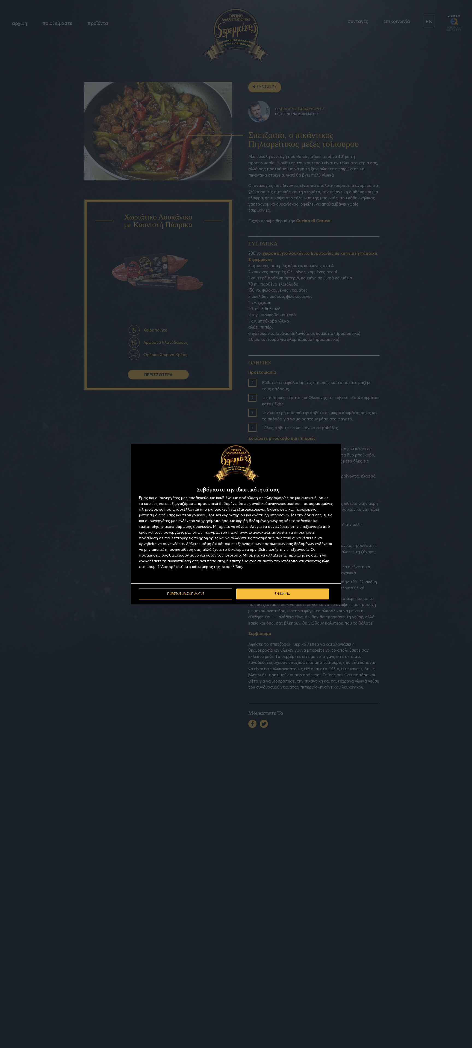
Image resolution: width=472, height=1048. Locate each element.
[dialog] (236, 524)
